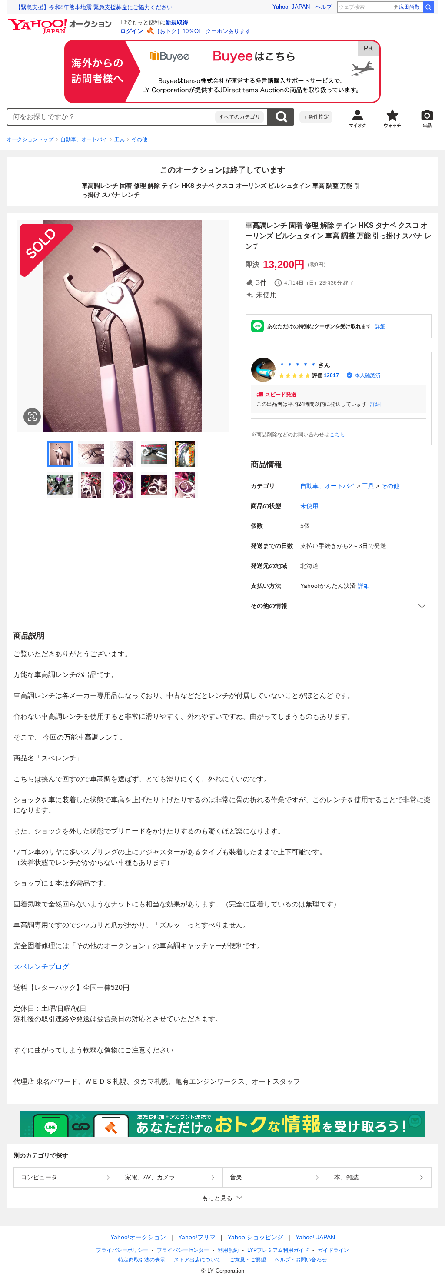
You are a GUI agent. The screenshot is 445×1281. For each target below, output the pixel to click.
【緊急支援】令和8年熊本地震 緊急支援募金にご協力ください (94, 7)
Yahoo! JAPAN (291, 6)
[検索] (428, 7)
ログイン (131, 31)
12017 (331, 375)
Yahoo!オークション (138, 1237)
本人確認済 (368, 375)
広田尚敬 (409, 7)
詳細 (380, 326)
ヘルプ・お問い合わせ (301, 1260)
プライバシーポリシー (122, 1250)
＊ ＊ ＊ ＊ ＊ (297, 365)
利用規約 (228, 1250)
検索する (281, 117)
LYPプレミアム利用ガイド (278, 1250)
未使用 (309, 505)
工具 (119, 139)
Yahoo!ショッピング (255, 1237)
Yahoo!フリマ (197, 1237)
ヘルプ (323, 6)
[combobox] (111, 117)
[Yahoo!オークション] (61, 21)
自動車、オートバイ (83, 139)
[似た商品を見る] (32, 416)
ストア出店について (197, 1260)
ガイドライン (333, 1250)
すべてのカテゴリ (239, 117)
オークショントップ (30, 139)
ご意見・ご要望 (247, 1260)
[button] (339, 606)
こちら (337, 434)
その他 (139, 139)
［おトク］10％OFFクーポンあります (202, 31)
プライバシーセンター (183, 1250)
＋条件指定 (316, 117)
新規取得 (177, 22)
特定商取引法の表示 (141, 1260)
